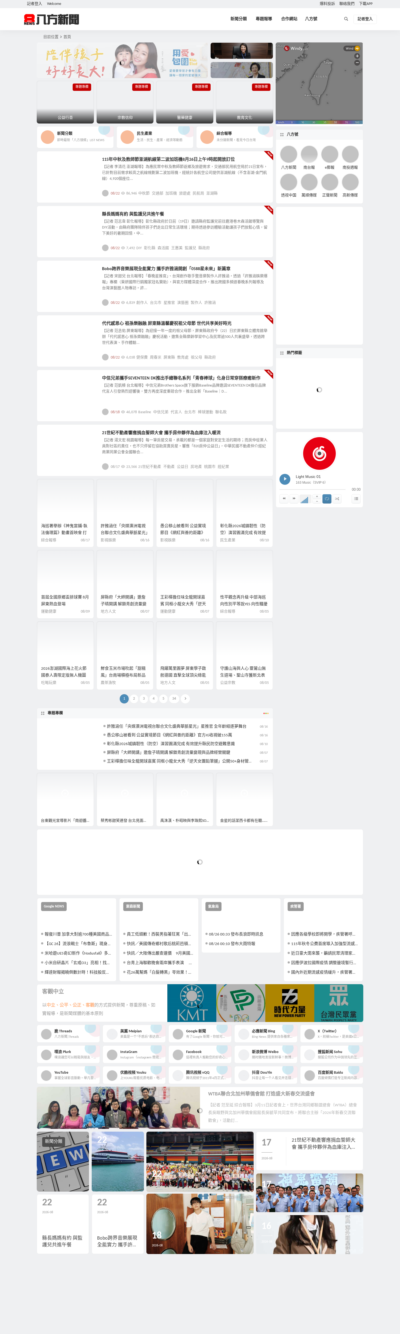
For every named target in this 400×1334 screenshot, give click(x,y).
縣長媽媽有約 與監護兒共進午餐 (133, 214)
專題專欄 (55, 713)
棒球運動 (205, 412)
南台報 (309, 167)
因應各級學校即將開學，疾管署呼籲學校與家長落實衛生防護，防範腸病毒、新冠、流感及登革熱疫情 (325, 934)
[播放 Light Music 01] (284, 479)
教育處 (183, 358)
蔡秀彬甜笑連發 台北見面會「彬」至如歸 (127, 821)
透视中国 (288, 195)
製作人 (196, 303)
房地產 (196, 467)
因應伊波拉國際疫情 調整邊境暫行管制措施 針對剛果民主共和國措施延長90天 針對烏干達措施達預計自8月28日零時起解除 (325, 963)
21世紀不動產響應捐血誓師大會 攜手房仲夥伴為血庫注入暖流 (161, 433)
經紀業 (223, 467)
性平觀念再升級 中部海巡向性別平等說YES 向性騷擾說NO (243, 604)
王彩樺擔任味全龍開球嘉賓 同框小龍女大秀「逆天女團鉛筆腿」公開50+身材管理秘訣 (184, 761)
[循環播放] (326, 499)
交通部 (157, 194)
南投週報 (350, 167)
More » (264, 193)
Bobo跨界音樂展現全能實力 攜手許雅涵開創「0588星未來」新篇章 (166, 269)
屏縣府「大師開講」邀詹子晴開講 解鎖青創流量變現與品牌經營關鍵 (123, 604)
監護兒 (190, 248)
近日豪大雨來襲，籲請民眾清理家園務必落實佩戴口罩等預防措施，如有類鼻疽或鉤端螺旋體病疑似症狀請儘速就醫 (325, 954)
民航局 (198, 194)
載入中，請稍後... (61, 882)
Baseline (144, 412)
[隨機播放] (337, 499)
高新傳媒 (350, 195)
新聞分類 (238, 19)
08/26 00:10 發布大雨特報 (232, 944)
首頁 (67, 37)
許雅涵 (210, 303)
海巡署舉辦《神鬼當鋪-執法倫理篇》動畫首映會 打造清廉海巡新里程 (64, 533)
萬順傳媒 (309, 195)
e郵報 (329, 167)
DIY (139, 248)
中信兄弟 (160, 412)
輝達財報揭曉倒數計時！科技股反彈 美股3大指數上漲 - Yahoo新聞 (78, 973)
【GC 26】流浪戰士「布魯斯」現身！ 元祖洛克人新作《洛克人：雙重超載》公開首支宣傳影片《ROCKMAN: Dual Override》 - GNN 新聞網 (78, 944)
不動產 (169, 467)
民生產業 (53, 162)
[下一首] (294, 499)
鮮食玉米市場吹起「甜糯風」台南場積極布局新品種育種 (123, 675)
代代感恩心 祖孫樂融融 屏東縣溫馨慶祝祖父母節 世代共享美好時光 (167, 324)
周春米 (155, 358)
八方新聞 (288, 167)
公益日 (182, 467)
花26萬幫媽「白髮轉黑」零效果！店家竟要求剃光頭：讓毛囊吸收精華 (161, 973)
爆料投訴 (327, 4)
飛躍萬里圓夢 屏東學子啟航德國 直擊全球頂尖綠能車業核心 (183, 675)
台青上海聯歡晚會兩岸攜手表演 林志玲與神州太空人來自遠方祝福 (161, 963)
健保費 (142, 358)
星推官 (169, 303)
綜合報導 (48, 540)
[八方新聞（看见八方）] (51, 19)
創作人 (142, 303)
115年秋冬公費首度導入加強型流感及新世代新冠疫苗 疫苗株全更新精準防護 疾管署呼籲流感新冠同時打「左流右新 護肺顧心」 (325, 944)
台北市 (155, 303)
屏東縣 (169, 358)
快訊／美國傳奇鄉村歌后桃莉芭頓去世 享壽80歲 (161, 944)
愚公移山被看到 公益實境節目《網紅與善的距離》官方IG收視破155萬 (183, 533)
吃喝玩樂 (48, 683)
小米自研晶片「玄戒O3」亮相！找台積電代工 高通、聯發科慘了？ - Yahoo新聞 (78, 963)
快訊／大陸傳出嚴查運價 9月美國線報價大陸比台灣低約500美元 (161, 954)
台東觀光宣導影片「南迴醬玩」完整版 (67, 821)
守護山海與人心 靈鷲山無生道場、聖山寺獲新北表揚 (243, 675)
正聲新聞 (329, 195)
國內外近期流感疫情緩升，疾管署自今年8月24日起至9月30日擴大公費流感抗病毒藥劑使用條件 (325, 973)
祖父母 (196, 358)
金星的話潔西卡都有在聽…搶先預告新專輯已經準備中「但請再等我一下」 (246, 821)
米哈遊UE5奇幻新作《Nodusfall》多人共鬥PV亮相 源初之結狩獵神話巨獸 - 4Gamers (78, 954)
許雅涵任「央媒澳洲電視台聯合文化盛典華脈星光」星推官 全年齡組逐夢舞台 (124, 533)
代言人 (176, 412)
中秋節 (144, 194)
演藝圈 (183, 303)
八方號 (311, 19)
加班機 (171, 194)
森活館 (163, 248)
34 (174, 699)
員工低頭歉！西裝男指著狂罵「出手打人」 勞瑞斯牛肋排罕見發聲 (161, 934)
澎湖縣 (212, 194)
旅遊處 (184, 194)
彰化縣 (149, 248)
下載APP (366, 4)
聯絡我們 (347, 4)
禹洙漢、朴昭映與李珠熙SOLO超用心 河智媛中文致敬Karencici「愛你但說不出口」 (186, 821)
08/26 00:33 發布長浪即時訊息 (236, 934)
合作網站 (289, 19)
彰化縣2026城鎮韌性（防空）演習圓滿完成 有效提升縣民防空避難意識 (243, 533)
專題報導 (264, 19)
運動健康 (48, 612)
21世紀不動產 (149, 467)
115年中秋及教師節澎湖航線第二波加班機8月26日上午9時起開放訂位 (168, 160)
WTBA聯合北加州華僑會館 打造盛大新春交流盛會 (261, 1094)
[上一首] (283, 499)
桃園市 (210, 467)
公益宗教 (53, 217)
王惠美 (177, 248)
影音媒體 (49, 779)
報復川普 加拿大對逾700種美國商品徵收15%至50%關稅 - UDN (78, 934)
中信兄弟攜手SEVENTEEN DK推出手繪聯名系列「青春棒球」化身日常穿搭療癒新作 (181, 378)
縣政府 (204, 248)
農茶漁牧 (108, 683)
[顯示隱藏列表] (356, 499)
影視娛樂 (53, 272)
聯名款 (221, 412)
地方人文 (53, 326)
